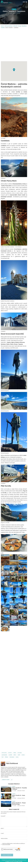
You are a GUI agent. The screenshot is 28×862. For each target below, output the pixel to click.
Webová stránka (4, 838)
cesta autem (4, 752)
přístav (6, 757)
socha (17, 757)
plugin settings (19, 861)
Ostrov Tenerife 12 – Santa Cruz (18, 796)
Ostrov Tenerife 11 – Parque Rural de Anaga (19, 803)
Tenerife (14, 9)
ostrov (23, 754)
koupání (10, 754)
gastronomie (4, 754)
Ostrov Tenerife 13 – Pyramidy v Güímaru (19, 788)
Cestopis (10, 752)
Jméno (2, 828)
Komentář (3, 816)
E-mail (2, 833)
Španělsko (24, 26)
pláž (2, 757)
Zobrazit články (5, 779)
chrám (14, 752)
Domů (2, 26)
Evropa (19, 26)
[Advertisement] (14, 45)
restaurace (12, 757)
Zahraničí (15, 26)
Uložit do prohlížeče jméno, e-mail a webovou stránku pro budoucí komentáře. (13, 844)
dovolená (19, 752)
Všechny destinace (8, 26)
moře (19, 754)
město (15, 754)
